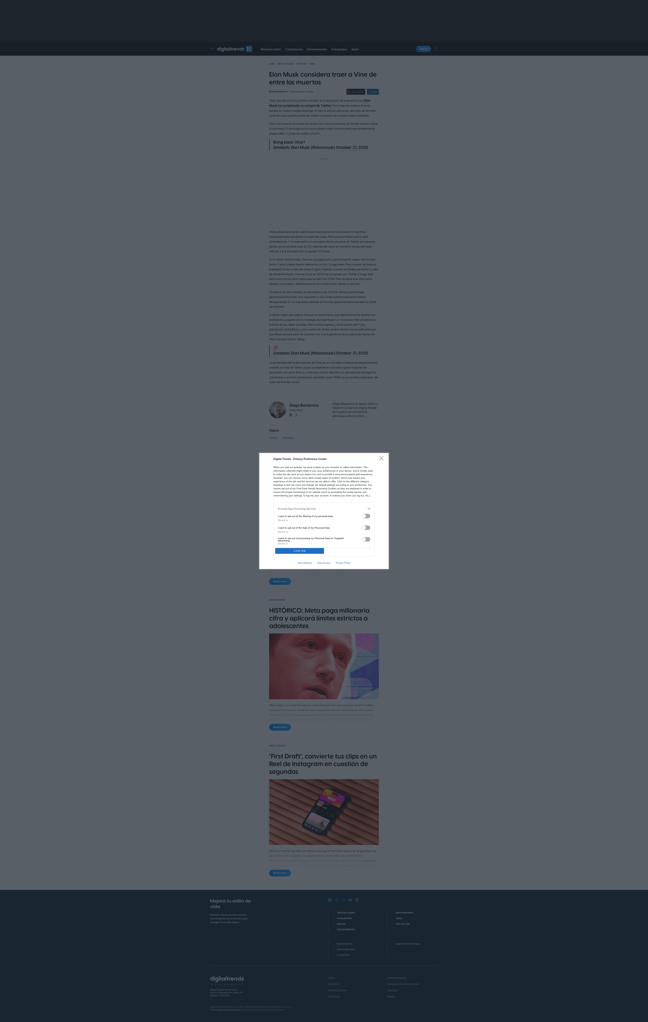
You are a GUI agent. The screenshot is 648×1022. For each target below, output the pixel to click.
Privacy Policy (343, 563)
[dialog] (324, 511)
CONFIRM (299, 551)
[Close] (382, 459)
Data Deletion (305, 563)
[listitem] (324, 508)
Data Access (324, 563)
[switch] (365, 516)
